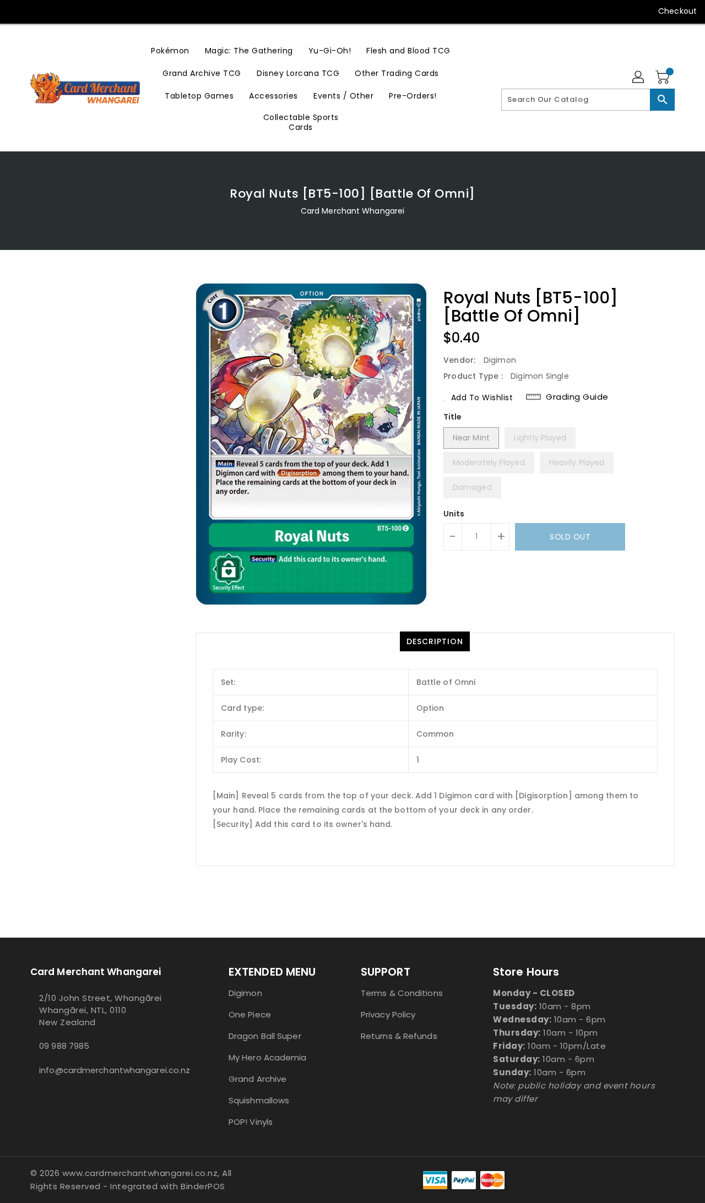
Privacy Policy (388, 1014)
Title (452, 416)
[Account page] (639, 78)
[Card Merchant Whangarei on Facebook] (17, 11)
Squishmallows (259, 1100)
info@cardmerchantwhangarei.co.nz (107, 1070)
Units (454, 514)
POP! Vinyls (251, 1122)
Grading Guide (577, 396)
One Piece (250, 1014)
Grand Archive (257, 1079)
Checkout (677, 11)
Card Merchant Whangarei (352, 210)
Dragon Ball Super (265, 1036)
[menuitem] (170, 50)
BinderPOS (203, 1186)
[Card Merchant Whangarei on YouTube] (38, 11)
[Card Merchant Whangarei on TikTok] (59, 11)
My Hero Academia (268, 1057)
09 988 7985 (64, 1046)
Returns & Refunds (399, 1036)
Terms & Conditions (402, 993)
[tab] (435, 641)
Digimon (245, 993)
